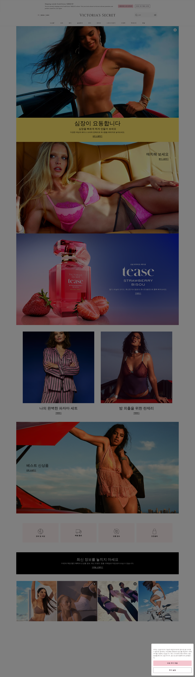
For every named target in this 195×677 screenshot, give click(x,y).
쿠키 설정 (172, 670)
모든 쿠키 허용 (172, 663)
